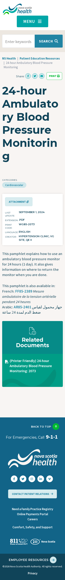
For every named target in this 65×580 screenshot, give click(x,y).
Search (46, 41)
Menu (29, 21)
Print (53, 76)
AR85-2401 (22, 307)
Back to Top (41, 426)
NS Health (9, 58)
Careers (32, 519)
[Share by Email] (41, 76)
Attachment (17, 201)
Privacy (32, 573)
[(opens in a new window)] (28, 76)
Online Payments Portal (32, 514)
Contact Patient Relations (30, 494)
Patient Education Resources (40, 58)
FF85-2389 (23, 291)
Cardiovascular (14, 185)
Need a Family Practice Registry (32, 509)
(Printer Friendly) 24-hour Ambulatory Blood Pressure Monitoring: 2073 (31, 365)
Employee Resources (28, 560)
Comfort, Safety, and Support (32, 527)
